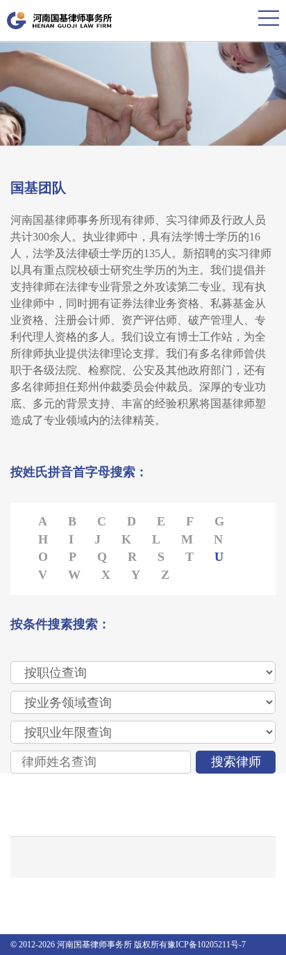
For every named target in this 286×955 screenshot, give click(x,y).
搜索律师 (236, 762)
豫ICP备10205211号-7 (206, 944)
